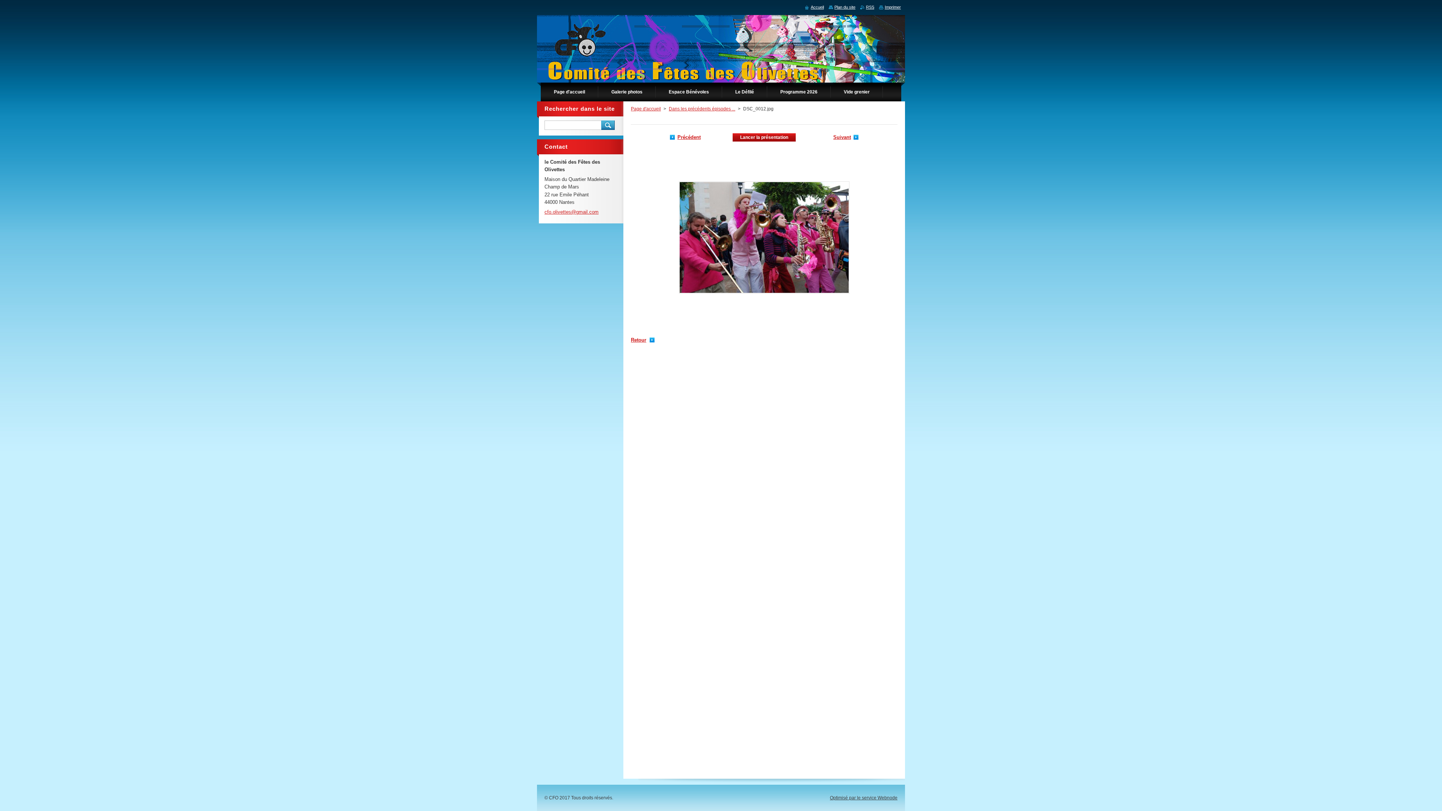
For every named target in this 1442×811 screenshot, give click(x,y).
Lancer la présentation (764, 137)
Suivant (842, 137)
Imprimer (893, 7)
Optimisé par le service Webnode (863, 798)
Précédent (689, 137)
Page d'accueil (646, 109)
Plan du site (844, 7)
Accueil (817, 7)
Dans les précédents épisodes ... (702, 109)
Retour (638, 340)
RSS (870, 7)
